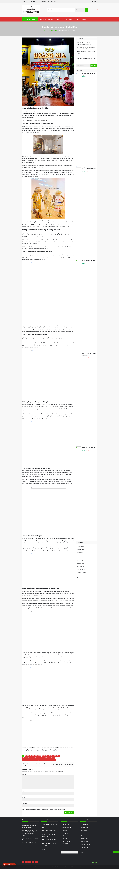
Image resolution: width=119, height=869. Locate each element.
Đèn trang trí (80, 552)
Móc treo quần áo (81, 569)
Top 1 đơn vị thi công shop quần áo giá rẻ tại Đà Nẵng (34, 120)
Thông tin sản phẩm (66, 841)
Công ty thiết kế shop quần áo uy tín (50, 755)
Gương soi (79, 558)
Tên (23, 791)
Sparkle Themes (80, 867)
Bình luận (24, 774)
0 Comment (43, 111)
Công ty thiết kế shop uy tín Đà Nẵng (35, 108)
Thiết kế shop (59, 19)
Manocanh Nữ (80, 563)
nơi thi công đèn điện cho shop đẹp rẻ (32, 760)
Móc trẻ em (80, 575)
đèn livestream (33, 550)
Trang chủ (43, 19)
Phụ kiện (79, 577)
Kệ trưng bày (65, 833)
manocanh (65, 843)
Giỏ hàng (77, 19)
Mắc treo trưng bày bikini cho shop (85, 56)
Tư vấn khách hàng (66, 847)
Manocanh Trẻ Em (81, 572)
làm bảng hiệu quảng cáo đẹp (47, 757)
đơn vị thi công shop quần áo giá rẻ (31, 757)
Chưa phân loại (80, 546)
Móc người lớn (80, 566)
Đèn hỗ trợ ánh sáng (66, 827)
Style (63, 835)
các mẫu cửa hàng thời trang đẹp (33, 755)
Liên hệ (84, 19)
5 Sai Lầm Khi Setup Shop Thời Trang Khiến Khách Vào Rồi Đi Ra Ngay (50, 826)
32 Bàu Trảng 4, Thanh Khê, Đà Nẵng (47, 1)
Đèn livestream (80, 549)
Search (93, 65)
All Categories (30, 19)
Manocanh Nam (80, 560)
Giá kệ (78, 555)
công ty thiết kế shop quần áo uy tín (35, 113)
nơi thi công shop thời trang (48, 760)
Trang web (24, 803)
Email (24, 797)
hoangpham (35, 111)
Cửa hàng (50, 19)
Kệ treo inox (64, 830)
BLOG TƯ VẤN (69, 19)
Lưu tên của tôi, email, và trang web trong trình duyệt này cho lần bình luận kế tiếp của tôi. (44, 809)
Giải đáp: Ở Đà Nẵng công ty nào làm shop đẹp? (62, 764)
